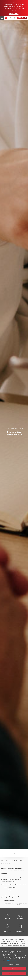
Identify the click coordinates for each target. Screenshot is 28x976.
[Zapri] (26, 949)
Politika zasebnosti (12, 960)
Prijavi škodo (14, 13)
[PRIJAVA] (14, 18)
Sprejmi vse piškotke (14, 973)
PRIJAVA (14, 18)
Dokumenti (23, 853)
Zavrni (14, 968)
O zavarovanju (10, 853)
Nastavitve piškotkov (14, 964)
